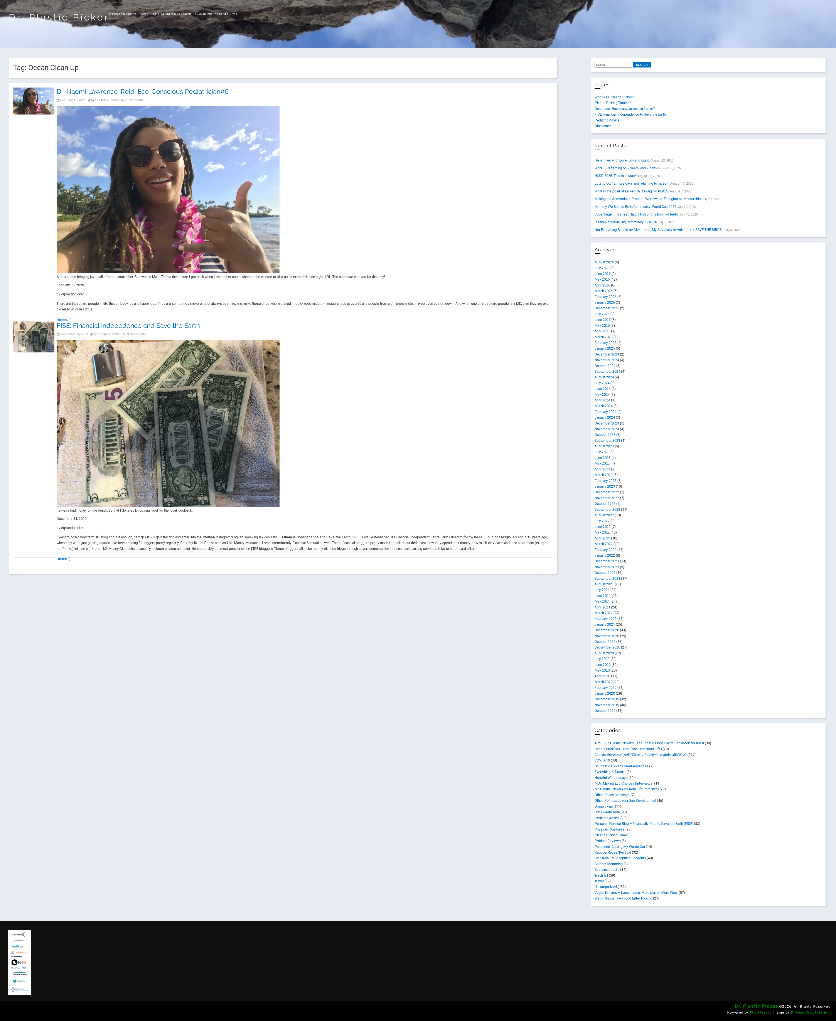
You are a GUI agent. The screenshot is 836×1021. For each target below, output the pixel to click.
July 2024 (602, 383)
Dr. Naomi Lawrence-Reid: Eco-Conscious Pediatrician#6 (143, 91)
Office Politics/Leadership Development (625, 801)
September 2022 (607, 509)
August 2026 (604, 262)
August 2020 (604, 653)
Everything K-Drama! (610, 772)
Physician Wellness (610, 829)
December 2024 (607, 354)
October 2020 (605, 642)
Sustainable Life (607, 870)
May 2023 (602, 463)
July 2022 (602, 521)
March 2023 (604, 475)
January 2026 (605, 302)
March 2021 (604, 613)
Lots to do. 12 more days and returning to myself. (632, 183)
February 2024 (606, 412)
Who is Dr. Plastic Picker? (614, 97)
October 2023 (605, 435)
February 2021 (606, 619)
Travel (599, 881)
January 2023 (605, 486)
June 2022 (603, 527)
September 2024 (607, 371)
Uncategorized (606, 887)
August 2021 (604, 584)
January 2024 (605, 417)
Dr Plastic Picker (106, 100)
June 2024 (603, 389)
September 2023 (607, 440)
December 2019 (607, 699)
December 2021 (607, 561)
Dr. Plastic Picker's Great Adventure (621, 766)
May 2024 (602, 395)
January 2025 (605, 348)
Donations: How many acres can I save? (625, 109)
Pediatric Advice (607, 120)
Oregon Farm (604, 806)
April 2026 (602, 285)
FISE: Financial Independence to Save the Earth (630, 114)
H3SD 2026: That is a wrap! (615, 176)
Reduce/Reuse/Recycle (613, 852)
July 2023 (602, 452)
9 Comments (136, 334)
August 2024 (604, 377)
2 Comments (134, 100)
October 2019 (605, 711)
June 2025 (603, 320)
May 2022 (602, 532)
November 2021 (607, 567)
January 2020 (605, 693)
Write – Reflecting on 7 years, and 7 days (626, 168)
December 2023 (607, 423)
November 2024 (607, 360)
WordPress (760, 1012)
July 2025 (602, 314)
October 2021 (605, 573)
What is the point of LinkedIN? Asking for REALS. (632, 191)
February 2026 (606, 297)
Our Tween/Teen (607, 812)
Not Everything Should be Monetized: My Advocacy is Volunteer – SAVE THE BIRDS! (659, 230)
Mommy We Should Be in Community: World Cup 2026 (635, 207)
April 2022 (602, 538)
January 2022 (605, 555)
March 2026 (604, 291)
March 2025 (604, 337)
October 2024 (605, 366)
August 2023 (604, 446)
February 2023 (606, 481)
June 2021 (603, 596)
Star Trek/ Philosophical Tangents (620, 858)
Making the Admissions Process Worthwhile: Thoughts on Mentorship (648, 199)
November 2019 (607, 705)
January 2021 (605, 624)
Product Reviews (608, 841)
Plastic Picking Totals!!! (613, 103)
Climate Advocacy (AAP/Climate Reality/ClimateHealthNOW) (641, 755)
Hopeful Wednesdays (611, 778)
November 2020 (607, 636)
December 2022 (607, 492)
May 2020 (602, 670)
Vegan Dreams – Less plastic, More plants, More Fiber (636, 893)
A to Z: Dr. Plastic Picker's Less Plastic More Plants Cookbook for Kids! (649, 743)
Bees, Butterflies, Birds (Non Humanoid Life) (628, 749)
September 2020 (607, 647)
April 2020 (602, 676)
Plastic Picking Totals (611, 835)
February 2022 (606, 550)
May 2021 (602, 601)
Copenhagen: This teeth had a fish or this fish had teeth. (636, 214)
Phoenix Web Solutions (811, 1012)
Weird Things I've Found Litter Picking (623, 898)
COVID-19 (602, 760)
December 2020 (607, 630)
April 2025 (602, 331)
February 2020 (606, 688)
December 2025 (607, 308)
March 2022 (604, 544)
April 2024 (602, 400)
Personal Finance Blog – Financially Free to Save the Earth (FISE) (644, 824)
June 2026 (603, 274)
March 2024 (604, 406)
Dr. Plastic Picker (59, 17)
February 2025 (606, 343)
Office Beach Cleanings (612, 795)
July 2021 (602, 590)
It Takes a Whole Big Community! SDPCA (626, 222)
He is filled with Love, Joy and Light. (622, 160)
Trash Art (601, 875)
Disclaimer (603, 126)
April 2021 (602, 607)
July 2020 (602, 659)
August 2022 (604, 515)
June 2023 (603, 458)
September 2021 (607, 578)
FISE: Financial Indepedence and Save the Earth (128, 325)
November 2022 (607, 498)
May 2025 (602, 325)
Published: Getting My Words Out (620, 847)
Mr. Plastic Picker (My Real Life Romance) (627, 789)
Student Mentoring (609, 864)
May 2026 (602, 279)
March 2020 (604, 682)
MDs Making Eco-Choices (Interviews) (624, 783)
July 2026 (602, 268)
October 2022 (605, 504)
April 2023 (602, 469)
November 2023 (607, 429)
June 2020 (603, 665)
